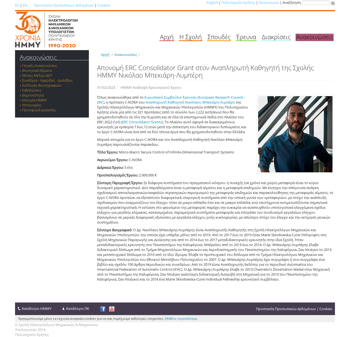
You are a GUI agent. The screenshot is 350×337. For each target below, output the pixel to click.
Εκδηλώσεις (31, 90)
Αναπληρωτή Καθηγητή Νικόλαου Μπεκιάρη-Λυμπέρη (190, 102)
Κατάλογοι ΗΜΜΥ (36, 308)
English (212, 2)
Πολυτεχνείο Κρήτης (238, 2)
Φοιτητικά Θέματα (37, 70)
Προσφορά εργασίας (39, 109)
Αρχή (167, 37)
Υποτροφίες (31, 104)
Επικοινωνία (269, 2)
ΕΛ (17, 5)
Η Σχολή (190, 37)
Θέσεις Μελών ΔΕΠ (37, 75)
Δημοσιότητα (33, 95)
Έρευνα (246, 37)
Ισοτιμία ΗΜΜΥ (34, 100)
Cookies (103, 5)
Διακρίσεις (276, 37)
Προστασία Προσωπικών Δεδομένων (64, 5)
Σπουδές (219, 37)
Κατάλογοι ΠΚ (77, 308)
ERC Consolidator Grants (142, 121)
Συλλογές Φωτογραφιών (42, 85)
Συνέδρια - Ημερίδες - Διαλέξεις (47, 80)
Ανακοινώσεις (314, 37)
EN (25, 5)
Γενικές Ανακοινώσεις (39, 65)
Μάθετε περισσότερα (181, 318)
